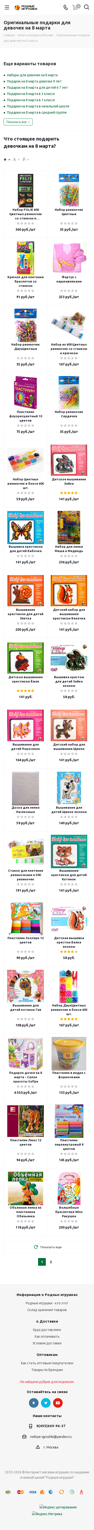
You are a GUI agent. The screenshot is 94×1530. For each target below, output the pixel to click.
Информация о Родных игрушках (47, 1295)
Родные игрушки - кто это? (47, 1303)
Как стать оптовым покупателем (47, 1363)
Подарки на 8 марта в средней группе (37, 112)
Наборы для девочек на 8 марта (32, 75)
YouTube (58, 1403)
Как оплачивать (47, 1336)
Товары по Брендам (47, 1370)
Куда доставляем (47, 1330)
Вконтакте (34, 1403)
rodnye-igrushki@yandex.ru (51, 1437)
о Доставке (47, 1321)
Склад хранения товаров (47, 1310)
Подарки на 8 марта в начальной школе (38, 106)
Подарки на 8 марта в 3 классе (31, 94)
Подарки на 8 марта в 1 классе (31, 100)
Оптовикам (47, 1355)
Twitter (46, 1403)
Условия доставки (47, 1343)
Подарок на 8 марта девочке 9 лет (34, 81)
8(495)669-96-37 (51, 1426)
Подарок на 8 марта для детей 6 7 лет (37, 87)
